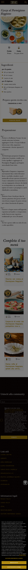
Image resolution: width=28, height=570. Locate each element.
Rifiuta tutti (14, 562)
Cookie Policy (22, 555)
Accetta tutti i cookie (14, 567)
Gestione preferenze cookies (14, 558)
